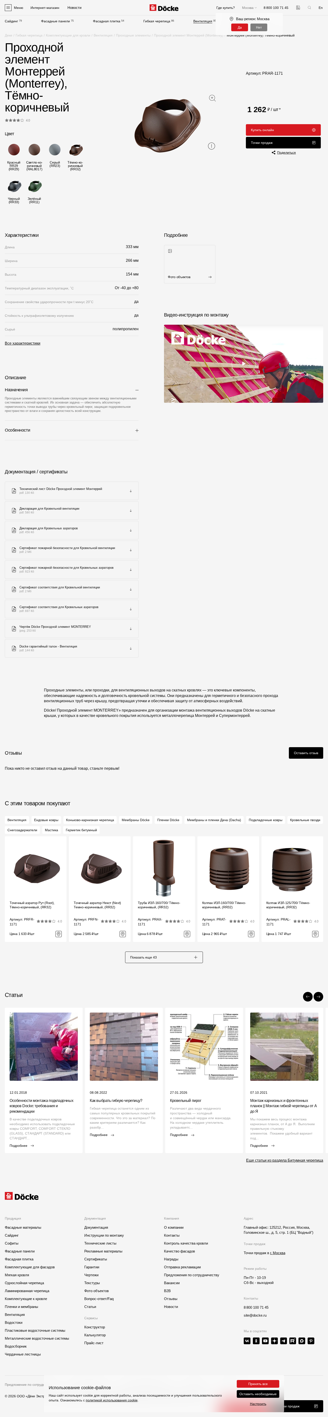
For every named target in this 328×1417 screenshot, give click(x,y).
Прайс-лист (93, 1343)
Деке (8, 35)
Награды (171, 1259)
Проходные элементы (133, 35)
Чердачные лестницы (23, 1354)
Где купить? (225, 7)
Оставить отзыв (306, 753)
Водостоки (13, 1322)
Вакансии (172, 1283)
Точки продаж (262, 143)
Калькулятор (95, 1335)
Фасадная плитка (106, 21)
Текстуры (92, 1283)
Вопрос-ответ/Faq (99, 1299)
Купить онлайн (262, 130)
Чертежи (91, 1275)
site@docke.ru (255, 1315)
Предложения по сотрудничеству (191, 1275)
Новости (171, 1307)
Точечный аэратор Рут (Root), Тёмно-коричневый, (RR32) (32, 905)
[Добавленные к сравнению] (298, 7)
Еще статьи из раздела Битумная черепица (284, 1160)
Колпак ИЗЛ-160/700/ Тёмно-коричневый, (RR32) (224, 905)
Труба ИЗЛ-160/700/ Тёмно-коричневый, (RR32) (159, 905)
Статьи (90, 1307)
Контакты (172, 1235)
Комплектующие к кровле (26, 1299)
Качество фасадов (179, 1251)
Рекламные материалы (103, 1251)
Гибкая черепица (156, 21)
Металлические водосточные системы (37, 1338)
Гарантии (91, 1267)
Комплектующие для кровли (68, 35)
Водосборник (16, 1346)
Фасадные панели (55, 21)
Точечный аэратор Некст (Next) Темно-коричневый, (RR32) (97, 905)
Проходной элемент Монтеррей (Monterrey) (188, 35)
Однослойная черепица (24, 1283)
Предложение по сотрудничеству (31, 1384)
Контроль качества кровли (186, 1243)
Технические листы (100, 1243)
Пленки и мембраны (21, 1307)
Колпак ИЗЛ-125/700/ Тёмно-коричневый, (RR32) (288, 905)
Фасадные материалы (23, 1227)
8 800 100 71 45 (256, 1307)
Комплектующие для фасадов (30, 1267)
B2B (167, 1291)
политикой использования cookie (112, 1400)
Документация (96, 1227)
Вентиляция (202, 21)
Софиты (11, 1243)
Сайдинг (11, 21)
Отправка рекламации (182, 1267)
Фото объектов (96, 1291)
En (321, 8)
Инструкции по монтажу (104, 1235)
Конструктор (94, 1327)
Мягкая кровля (17, 1275)
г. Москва (277, 1253)
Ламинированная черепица (27, 1291)
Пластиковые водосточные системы (35, 1330)
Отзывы (170, 1299)
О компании (173, 1227)
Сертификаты (95, 1259)
